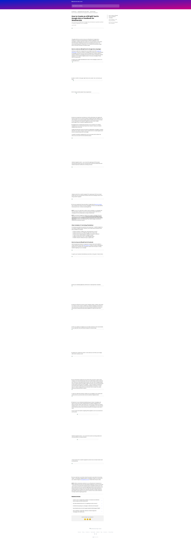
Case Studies (93, 532)
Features (79, 532)
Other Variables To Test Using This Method (113, 20)
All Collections (74, 11)
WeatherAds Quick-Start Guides (83, 11)
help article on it (87, 245)
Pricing (83, 532)
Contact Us (87, 532)
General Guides (92, 11)
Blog (101, 532)
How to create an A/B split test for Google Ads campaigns (113, 16)
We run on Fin (96, 537)
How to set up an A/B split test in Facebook (113, 23)
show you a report (98, 204)
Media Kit (98, 532)
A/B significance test (85, 479)
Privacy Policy (110, 532)
